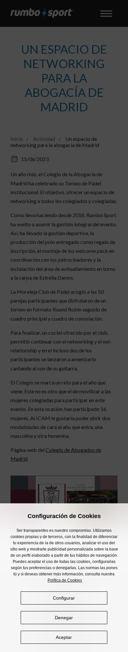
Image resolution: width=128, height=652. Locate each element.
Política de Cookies (65, 580)
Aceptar (64, 637)
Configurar (64, 598)
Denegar (64, 617)
